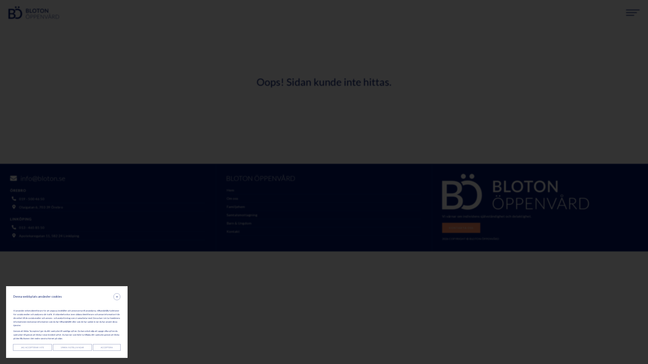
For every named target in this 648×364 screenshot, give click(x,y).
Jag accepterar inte (32, 347)
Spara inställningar (72, 347)
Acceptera (107, 347)
